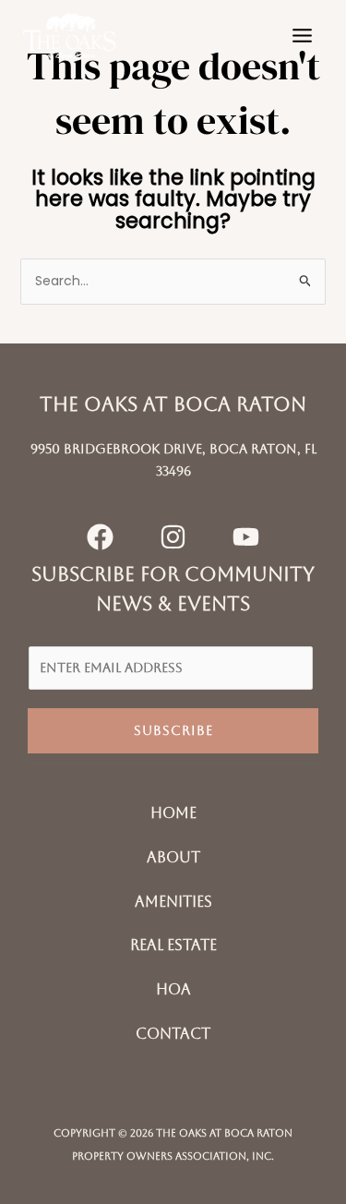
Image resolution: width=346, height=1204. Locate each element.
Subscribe (173, 730)
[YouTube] (246, 537)
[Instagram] (173, 537)
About (173, 857)
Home (173, 813)
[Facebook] (100, 537)
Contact (173, 1033)
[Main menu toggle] (301, 36)
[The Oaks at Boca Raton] (69, 35)
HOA (173, 989)
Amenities (173, 901)
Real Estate (173, 945)
